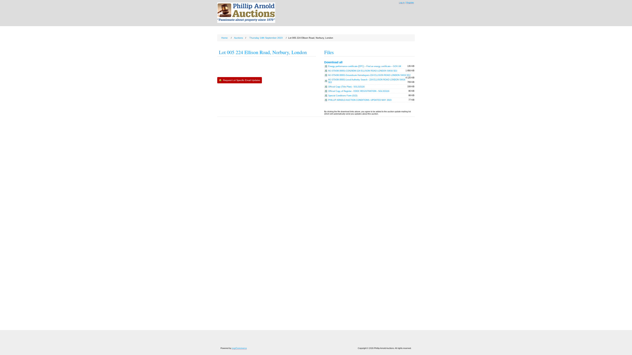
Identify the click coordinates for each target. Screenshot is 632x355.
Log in (402, 3)
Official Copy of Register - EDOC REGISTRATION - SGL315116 (358, 91)
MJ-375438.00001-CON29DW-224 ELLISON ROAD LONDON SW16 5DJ (362, 71)
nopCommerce (239, 348)
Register (410, 3)
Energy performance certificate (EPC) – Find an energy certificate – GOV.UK (364, 66)
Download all (333, 62)
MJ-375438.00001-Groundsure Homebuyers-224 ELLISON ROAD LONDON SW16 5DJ (369, 75)
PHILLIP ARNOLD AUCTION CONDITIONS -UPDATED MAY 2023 (359, 100)
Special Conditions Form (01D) (342, 95)
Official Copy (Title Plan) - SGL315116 (346, 86)
